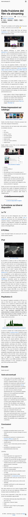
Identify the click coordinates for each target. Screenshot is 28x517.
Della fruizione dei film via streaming (12, 12)
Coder (13, 515)
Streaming (4, 22)
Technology (11, 18)
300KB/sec (4, 279)
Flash (20, 101)
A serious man (13, 332)
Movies (5, 18)
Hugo (23, 513)
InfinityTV (3, 52)
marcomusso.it (5, 1)
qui (22, 385)
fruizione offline (8, 439)
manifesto (3, 32)
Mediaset (10, 20)
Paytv (21, 20)
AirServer (3, 272)
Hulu (4, 20)
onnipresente (15, 476)
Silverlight (10, 102)
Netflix (16, 20)
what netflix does (20, 69)
